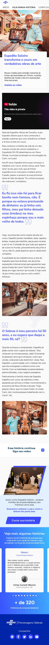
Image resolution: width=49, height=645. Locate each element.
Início (6, 7)
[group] (24, 570)
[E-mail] (36, 636)
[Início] (5, 2)
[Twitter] (24, 636)
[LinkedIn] (30, 636)
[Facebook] (18, 636)
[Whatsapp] (12, 636)
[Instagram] (43, 450)
